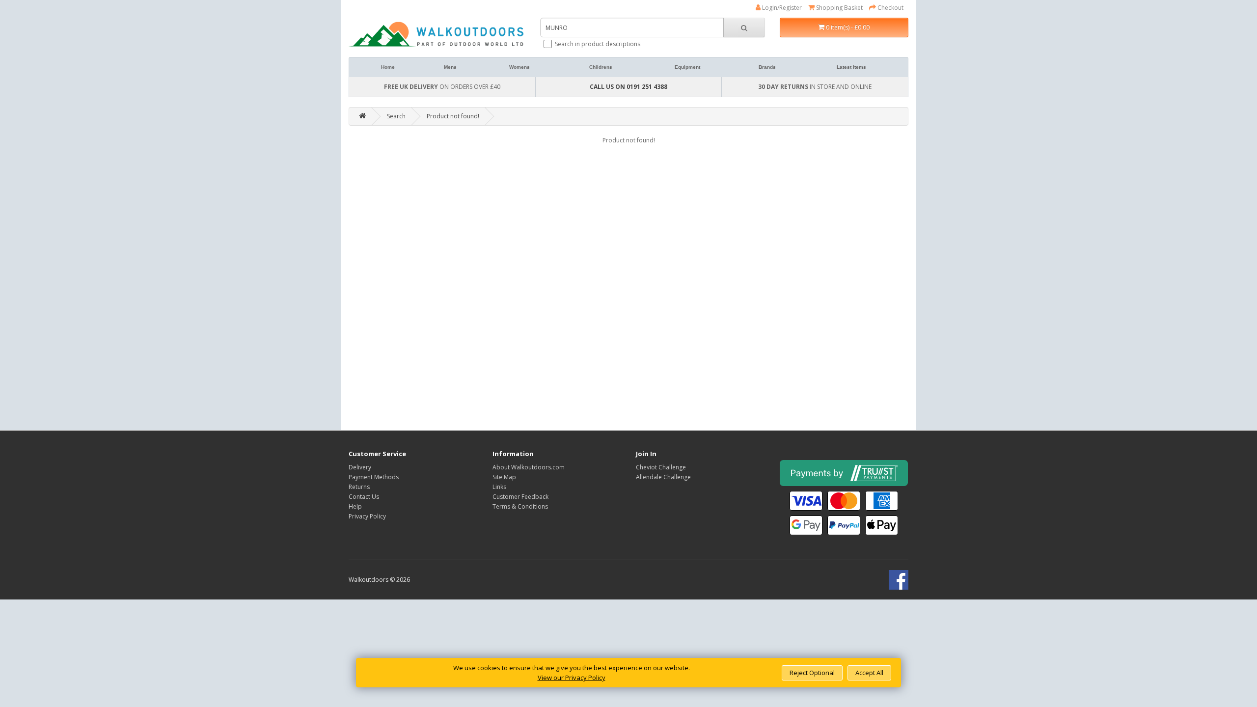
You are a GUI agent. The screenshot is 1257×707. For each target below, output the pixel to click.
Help (355, 506)
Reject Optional (812, 672)
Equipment (687, 67)
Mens (450, 67)
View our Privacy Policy (571, 677)
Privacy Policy (367, 516)
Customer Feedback (520, 496)
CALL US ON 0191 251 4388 (628, 86)
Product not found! (453, 116)
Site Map (504, 477)
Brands (767, 67)
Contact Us (364, 496)
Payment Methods (374, 477)
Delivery (360, 467)
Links (499, 487)
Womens (519, 67)
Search (396, 116)
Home (388, 67)
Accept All (869, 672)
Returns (359, 487)
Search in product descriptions (597, 44)
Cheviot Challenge (661, 467)
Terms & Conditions (520, 506)
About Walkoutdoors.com (528, 467)
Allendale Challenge (663, 477)
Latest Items (851, 67)
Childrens (600, 67)
